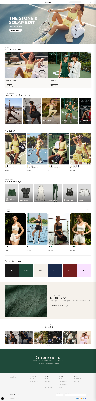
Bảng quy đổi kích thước (63, 381)
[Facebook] (16, 394)
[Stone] (31, 166)
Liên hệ (60, 378)
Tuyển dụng (47, 384)
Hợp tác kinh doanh (48, 387)
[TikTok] (20, 394)
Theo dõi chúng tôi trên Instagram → (48, 345)
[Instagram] (14, 394)
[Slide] (48, 24)
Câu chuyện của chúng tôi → (58, 305)
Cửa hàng (61, 379)
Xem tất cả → (88, 209)
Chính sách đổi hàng (63, 384)
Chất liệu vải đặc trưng (49, 379)
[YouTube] (18, 394)
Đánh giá (60, 387)
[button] (92, 2)
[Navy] (78, 166)
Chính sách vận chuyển (78, 379)
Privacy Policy (76, 381)
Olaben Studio (47, 381)
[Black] (7, 166)
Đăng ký (31, 379)
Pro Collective (47, 382)
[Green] (51, 246)
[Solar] (5, 166)
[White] (9, 166)
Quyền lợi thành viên (34, 381)
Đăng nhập (32, 378)
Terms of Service (77, 382)
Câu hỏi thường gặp (62, 382)
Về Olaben (46, 378)
